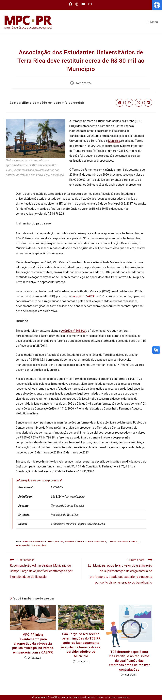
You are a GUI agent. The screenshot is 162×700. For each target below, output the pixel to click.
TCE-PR (89, 541)
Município (114, 140)
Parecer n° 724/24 (83, 296)
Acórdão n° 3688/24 (73, 330)
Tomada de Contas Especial (123, 541)
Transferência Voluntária (31, 545)
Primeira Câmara (74, 541)
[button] (157, 5)
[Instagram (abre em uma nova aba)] (77, 4)
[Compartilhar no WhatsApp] (129, 103)
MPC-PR (59, 541)
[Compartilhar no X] (139, 103)
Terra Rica (100, 541)
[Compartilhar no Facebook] (120, 103)
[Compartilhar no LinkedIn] (148, 103)
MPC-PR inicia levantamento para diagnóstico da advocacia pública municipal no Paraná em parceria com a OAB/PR (32, 643)
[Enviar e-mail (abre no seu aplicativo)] (90, 4)
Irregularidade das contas (38, 541)
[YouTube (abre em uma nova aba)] (83, 4)
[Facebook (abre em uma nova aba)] (71, 4)
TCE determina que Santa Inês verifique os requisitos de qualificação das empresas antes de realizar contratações (129, 660)
